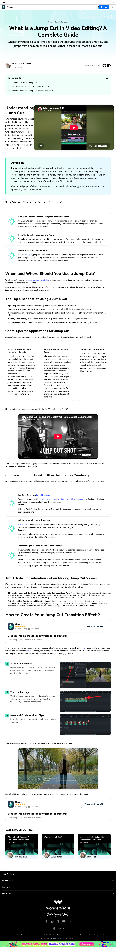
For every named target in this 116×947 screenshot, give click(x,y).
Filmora (82, 648)
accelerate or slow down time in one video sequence (61, 499)
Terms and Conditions (18, 935)
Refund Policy (93, 935)
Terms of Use (37, 935)
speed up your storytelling (38, 280)
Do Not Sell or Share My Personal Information (58, 935)
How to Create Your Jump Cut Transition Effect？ (32, 91)
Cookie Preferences (81, 935)
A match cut (23, 524)
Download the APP (94, 626)
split (29, 651)
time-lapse (27, 255)
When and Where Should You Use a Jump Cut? (31, 87)
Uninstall (102, 935)
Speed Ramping (43, 495)
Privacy (29, 935)
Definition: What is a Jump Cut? (25, 82)
